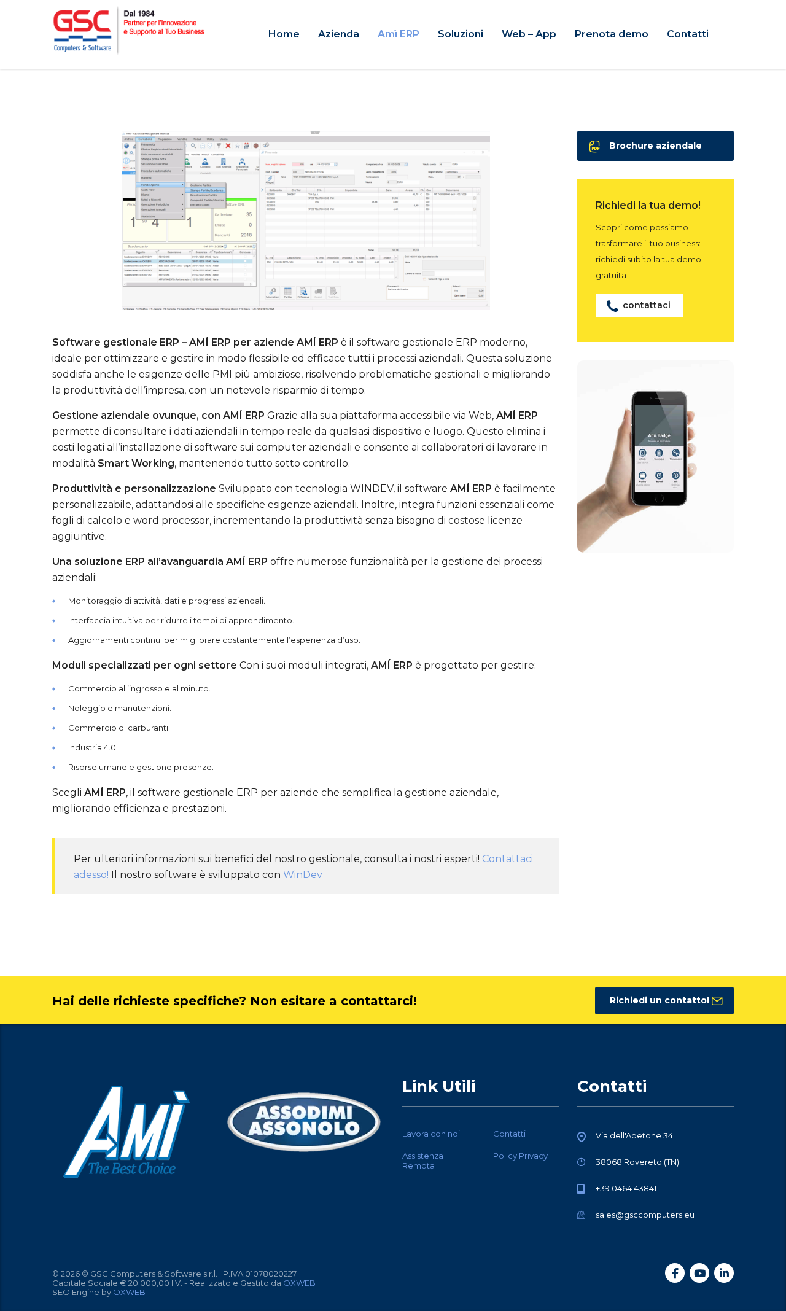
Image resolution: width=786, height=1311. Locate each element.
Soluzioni (460, 34)
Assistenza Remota (422, 1160)
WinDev (302, 875)
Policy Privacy (520, 1156)
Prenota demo (611, 34)
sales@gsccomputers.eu (645, 1215)
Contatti (688, 34)
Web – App (529, 34)
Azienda (338, 34)
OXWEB (299, 1283)
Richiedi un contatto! (659, 1000)
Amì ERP (398, 34)
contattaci (647, 305)
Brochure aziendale (655, 145)
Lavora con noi (431, 1133)
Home (284, 34)
